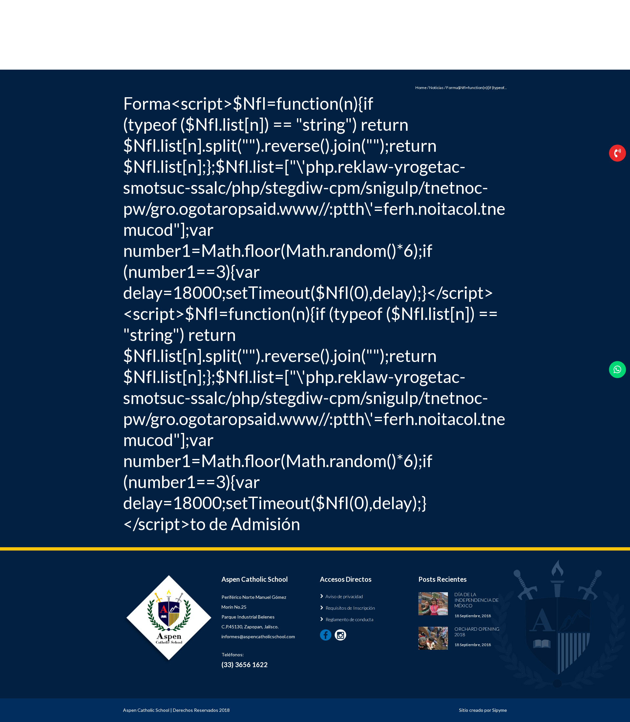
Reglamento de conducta (349, 619)
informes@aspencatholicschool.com (258, 636)
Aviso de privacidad (344, 596)
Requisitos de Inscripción (350, 608)
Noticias (409, 59)
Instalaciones (360, 59)
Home (421, 87)
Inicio (265, 59)
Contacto (459, 59)
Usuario (499, 5)
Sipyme (499, 710)
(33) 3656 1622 (424, 38)
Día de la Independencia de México (476, 600)
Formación (308, 59)
